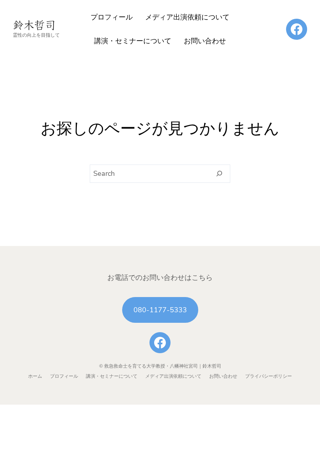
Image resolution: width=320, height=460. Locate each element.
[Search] (219, 173)
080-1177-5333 (160, 310)
